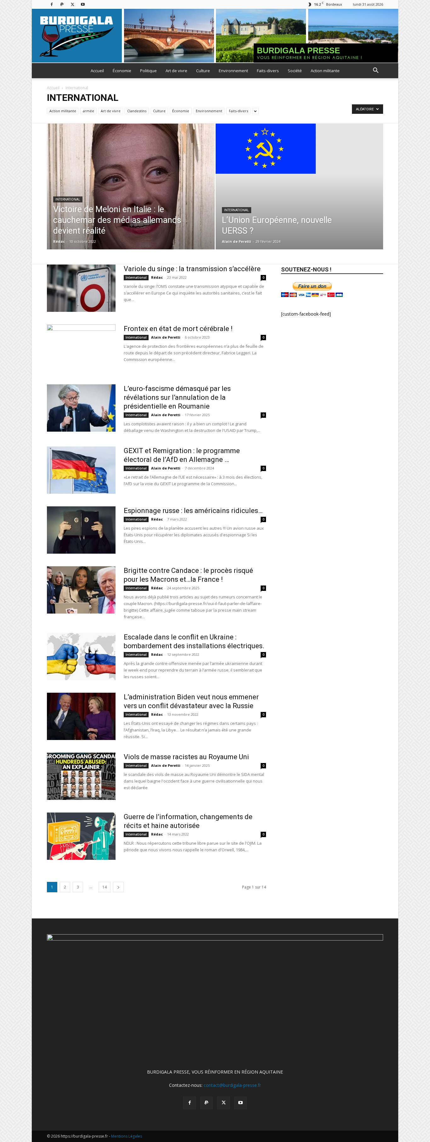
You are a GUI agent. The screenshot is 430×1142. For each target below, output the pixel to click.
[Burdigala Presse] (215, 36)
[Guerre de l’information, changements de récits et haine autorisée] (81, 836)
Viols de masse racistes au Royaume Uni (187, 757)
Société (295, 70)
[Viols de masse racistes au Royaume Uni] (81, 776)
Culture (203, 70)
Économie (122, 70)
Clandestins (136, 110)
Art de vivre (176, 70)
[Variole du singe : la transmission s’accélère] (81, 288)
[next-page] (118, 887)
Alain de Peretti (236, 241)
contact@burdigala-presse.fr (232, 1085)
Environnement (233, 70)
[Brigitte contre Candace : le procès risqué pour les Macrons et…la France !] (81, 590)
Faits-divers (268, 70)
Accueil (97, 70)
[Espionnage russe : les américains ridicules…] (81, 530)
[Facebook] (51, 4)
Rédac (59, 241)
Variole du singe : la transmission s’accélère (192, 269)
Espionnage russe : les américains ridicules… (193, 511)
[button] (375, 71)
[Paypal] (62, 4)
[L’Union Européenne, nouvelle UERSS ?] (299, 149)
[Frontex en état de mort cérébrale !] (81, 348)
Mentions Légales (126, 1136)
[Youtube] (83, 4)
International (67, 199)
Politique (148, 70)
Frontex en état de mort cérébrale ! (178, 329)
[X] (72, 4)
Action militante (325, 70)
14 (104, 887)
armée (88, 110)
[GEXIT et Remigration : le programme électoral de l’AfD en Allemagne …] (81, 470)
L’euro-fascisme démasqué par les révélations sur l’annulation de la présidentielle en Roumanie (177, 397)
